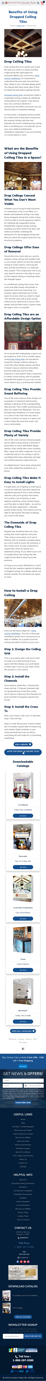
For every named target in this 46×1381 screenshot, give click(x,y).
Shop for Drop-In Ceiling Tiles (23, 751)
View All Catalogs (22, 1031)
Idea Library (21, 744)
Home (23, 1119)
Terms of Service (20, 1096)
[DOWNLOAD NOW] (19, 1350)
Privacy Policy (10, 1096)
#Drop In (29, 1039)
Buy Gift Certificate (23, 1152)
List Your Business (23, 1205)
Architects (23, 1187)
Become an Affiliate (23, 1137)
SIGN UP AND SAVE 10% (33, 1336)
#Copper (21, 1039)
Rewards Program (23, 1148)
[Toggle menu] (3, 3)
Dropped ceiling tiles (13, 95)
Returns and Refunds (23, 1145)
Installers (23, 1198)
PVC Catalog (17, 1308)
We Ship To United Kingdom (23, 1126)
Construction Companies (23, 1191)
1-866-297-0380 (24, 1246)
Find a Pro (23, 1180)
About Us (23, 1159)
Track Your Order (23, 1141)
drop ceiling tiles (17, 359)
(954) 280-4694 (24, 1254)
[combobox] (26, 1086)
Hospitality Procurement (23, 1194)
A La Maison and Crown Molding (24, 1295)
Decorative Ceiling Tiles (18, 1378)
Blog (23, 1123)
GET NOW (23, 816)
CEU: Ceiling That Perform (23, 1156)
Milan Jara (20, 26)
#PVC (35, 1039)
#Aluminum (13, 1039)
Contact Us (23, 1163)
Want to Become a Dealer (23, 1134)
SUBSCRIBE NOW (23, 1103)
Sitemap (23, 1166)
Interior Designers (23, 1201)
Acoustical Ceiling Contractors (23, 1183)
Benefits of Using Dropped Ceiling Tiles (23, 17)
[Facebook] (23, 1049)
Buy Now (23, 1066)
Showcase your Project (23, 1130)
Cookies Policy (23, 1216)
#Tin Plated (23, 1042)
